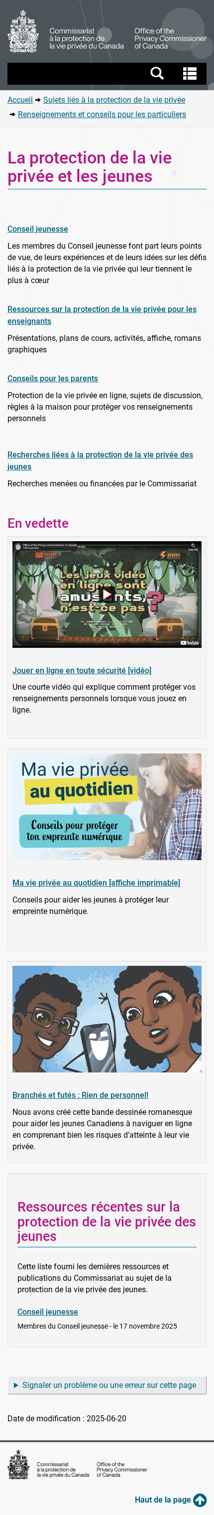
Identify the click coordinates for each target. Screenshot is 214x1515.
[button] (108, 74)
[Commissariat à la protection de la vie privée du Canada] (107, 31)
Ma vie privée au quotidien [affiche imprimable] (96, 883)
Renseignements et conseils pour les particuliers (102, 114)
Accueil (20, 100)
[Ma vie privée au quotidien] (107, 807)
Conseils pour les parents (52, 378)
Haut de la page (164, 1500)
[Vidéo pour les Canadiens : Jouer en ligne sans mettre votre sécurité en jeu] (107, 594)
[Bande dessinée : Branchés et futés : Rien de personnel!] (107, 1019)
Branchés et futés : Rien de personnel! (80, 1095)
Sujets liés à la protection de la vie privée (114, 100)
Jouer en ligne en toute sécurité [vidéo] (81, 670)
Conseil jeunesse (37, 229)
